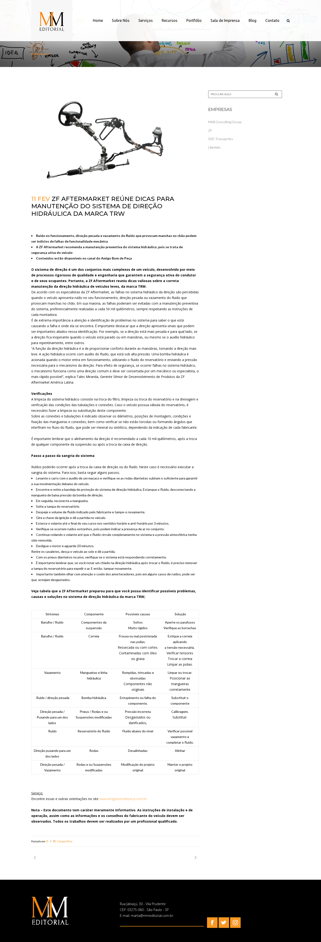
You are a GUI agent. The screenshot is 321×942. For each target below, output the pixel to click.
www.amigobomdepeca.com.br (123, 799)
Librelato (214, 147)
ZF (47, 841)
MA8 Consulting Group (224, 122)
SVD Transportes (220, 139)
